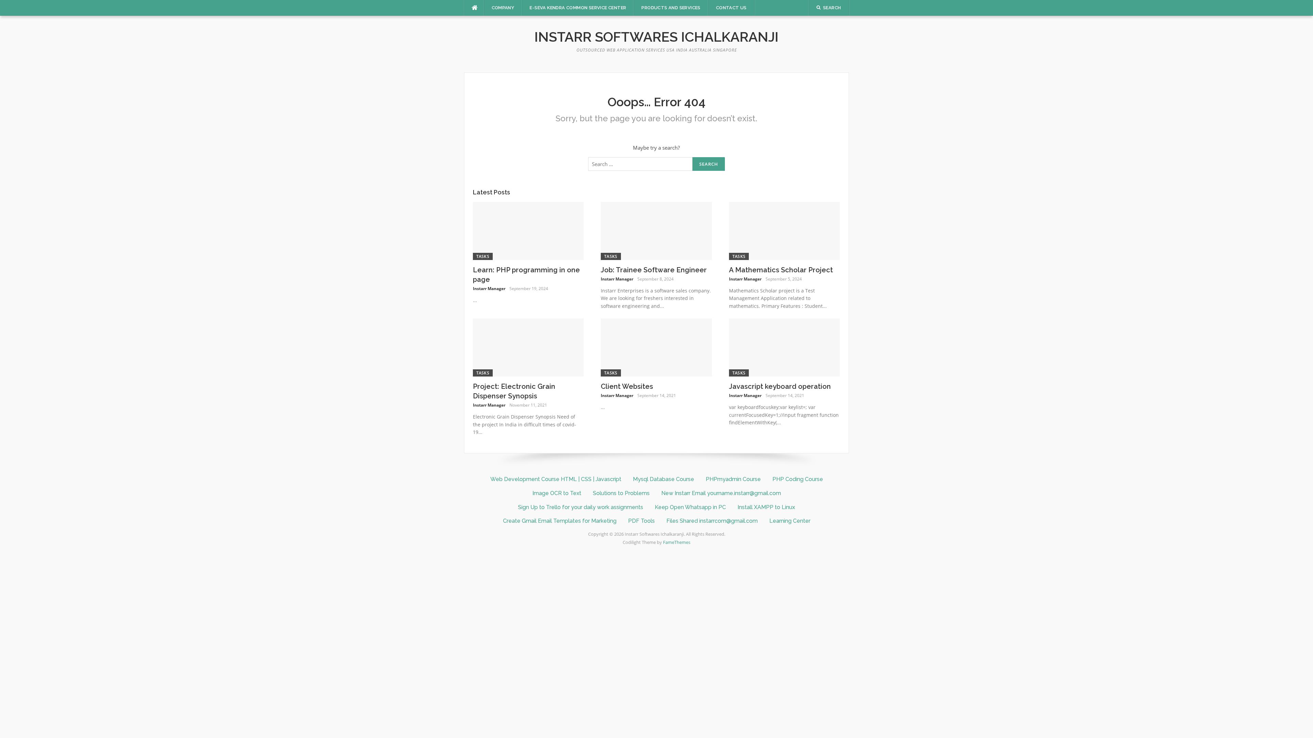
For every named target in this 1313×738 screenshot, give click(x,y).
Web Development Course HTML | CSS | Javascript (555, 479)
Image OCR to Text (556, 493)
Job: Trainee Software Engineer (654, 270)
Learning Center (789, 521)
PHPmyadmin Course (733, 479)
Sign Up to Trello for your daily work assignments (580, 507)
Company (503, 7)
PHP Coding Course (797, 479)
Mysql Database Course (663, 479)
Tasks (483, 256)
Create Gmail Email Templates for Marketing (559, 521)
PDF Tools (641, 521)
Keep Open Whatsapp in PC (690, 507)
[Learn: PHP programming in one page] (528, 230)
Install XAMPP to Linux (766, 507)
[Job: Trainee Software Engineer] (656, 230)
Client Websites (627, 386)
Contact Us (731, 7)
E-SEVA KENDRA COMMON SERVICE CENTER (578, 7)
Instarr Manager (489, 288)
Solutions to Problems (621, 493)
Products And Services (670, 7)
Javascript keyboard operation (780, 386)
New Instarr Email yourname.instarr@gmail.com (721, 493)
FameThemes (676, 542)
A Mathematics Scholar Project (781, 270)
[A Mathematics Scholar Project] (784, 230)
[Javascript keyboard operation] (784, 346)
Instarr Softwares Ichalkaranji (656, 37)
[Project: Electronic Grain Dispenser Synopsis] (528, 346)
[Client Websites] (656, 346)
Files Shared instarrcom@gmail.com (712, 521)
